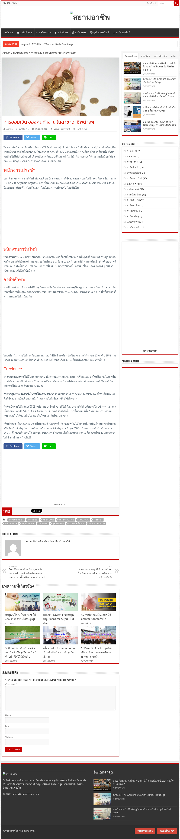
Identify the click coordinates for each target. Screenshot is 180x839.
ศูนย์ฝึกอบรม (58, 524)
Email (8, 726)
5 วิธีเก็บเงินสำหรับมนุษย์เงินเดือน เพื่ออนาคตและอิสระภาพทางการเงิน (97, 652)
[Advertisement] (60, 218)
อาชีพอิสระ (62, 32)
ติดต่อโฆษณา (167, 831)
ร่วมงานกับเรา (145, 831)
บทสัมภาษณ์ (133, 189)
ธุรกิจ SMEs (80, 32)
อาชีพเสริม (43, 32)
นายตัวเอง (98, 520)
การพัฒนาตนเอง (16, 520)
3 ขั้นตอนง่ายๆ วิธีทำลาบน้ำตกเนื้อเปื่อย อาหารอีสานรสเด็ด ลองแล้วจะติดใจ (94, 572)
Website (9, 737)
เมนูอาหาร (132, 222)
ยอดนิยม (145, 56)
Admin (10, 129)
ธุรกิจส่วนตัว (83, 520)
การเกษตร (132, 151)
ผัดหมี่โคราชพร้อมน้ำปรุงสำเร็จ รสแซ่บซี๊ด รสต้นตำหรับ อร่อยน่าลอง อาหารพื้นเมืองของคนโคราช (27, 572)
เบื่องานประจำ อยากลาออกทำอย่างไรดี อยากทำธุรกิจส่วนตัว (59, 652)
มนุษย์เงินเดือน (20, 53)
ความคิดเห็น (160, 56)
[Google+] (152, 3)
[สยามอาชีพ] (90, 16)
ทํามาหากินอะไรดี (66, 520)
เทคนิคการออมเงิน (97, 524)
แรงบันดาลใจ (133, 227)
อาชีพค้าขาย (26, 32)
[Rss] (148, 3)
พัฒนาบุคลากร (11, 524)
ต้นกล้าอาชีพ (48, 520)
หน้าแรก (8, 32)
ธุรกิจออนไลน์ (123, 32)
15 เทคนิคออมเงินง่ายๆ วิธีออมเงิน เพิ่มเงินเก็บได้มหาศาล (96, 619)
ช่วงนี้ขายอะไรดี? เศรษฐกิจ (34, 44)
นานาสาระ (132, 183)
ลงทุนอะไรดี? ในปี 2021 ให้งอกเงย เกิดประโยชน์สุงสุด (139, 795)
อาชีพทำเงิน (133, 205)
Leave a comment (62, 129)
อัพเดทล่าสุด (131, 56)
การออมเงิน (33, 520)
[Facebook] (156, 3)
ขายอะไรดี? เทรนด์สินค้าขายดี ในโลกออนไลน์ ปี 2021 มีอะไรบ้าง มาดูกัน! (159, 66)
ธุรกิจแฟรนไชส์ (101, 32)
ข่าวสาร (131, 156)
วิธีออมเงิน (43, 524)
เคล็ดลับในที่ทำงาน (76, 524)
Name (8, 715)
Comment (11, 684)
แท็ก (173, 56)
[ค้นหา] (176, 3)
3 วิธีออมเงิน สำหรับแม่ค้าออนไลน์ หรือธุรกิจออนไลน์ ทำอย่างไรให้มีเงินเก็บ (20, 652)
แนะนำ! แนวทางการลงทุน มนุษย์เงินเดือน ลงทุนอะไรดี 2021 (59, 618)
